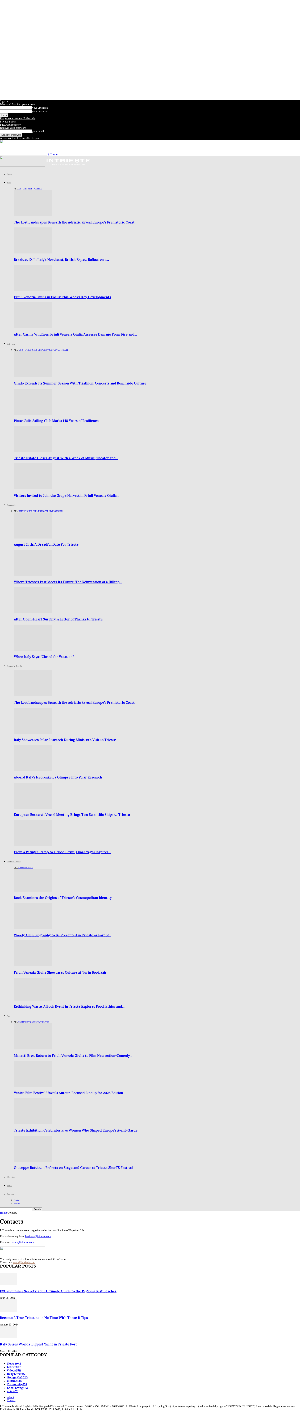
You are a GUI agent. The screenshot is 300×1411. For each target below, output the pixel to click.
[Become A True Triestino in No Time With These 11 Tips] (8, 1310)
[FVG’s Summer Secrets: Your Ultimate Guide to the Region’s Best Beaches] (8, 1284)
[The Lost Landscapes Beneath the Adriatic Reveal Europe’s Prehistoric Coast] (33, 215)
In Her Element (34, 511)
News (9, 183)
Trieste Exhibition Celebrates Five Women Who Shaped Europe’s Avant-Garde (76, 1130)
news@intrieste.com (23, 1242)
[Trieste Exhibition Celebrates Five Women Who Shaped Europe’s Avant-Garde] (33, 1123)
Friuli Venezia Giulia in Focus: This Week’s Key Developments (62, 297)
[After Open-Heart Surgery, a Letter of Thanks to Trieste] (33, 612)
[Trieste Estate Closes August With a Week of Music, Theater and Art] (33, 451)
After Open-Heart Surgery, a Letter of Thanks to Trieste (58, 619)
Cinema (21, 1022)
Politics (38, 189)
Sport (43, 350)
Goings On (35, 350)
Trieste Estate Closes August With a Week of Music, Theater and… (66, 458)
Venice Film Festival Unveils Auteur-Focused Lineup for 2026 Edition (68, 1093)
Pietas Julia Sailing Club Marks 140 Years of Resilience (56, 421)
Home (9, 174)
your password (40, 111)
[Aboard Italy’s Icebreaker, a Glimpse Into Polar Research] (33, 770)
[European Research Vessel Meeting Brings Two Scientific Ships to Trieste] (33, 807)
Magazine (11, 1177)
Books (21, 867)
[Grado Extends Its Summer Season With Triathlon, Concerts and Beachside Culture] (33, 376)
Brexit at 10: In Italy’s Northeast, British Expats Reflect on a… (61, 259)
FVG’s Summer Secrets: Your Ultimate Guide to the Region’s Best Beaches (58, 1291)
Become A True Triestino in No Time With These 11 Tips (44, 1318)
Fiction (29, 1022)
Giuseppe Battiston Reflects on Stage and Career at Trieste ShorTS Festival (73, 1168)
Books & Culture (13, 861)
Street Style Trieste (57, 350)
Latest (30, 189)
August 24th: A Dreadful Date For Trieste (46, 544)
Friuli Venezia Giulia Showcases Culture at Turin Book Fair (60, 972)
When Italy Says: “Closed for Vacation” (44, 657)
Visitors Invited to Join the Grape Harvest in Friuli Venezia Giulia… (66, 495)
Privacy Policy (8, 121)
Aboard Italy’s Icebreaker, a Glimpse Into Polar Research (58, 777)
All (16, 189)
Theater (44, 1022)
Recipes (59, 511)
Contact (11, 1400)
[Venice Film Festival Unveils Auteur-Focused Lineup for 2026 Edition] (33, 1085)
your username (40, 107)
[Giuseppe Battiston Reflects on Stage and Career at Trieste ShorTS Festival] (33, 1160)
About (10, 1397)
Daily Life (11, 344)
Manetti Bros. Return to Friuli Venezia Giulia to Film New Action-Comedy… (73, 1055)
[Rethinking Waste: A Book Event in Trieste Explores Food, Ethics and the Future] (33, 999)
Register (17, 1203)
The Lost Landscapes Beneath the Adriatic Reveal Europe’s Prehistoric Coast (74, 222)
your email (38, 131)
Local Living (49, 511)
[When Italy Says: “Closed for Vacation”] (33, 649)
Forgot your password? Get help (17, 118)
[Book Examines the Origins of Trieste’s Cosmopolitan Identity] (33, 890)
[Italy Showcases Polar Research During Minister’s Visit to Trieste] (33, 732)
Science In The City (15, 666)
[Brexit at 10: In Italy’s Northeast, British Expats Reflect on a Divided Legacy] (33, 252)
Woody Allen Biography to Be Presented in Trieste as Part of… (62, 935)
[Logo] (23, 165)
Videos (9, 1186)
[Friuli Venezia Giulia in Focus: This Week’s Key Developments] (33, 290)
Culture (22, 189)
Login (16, 1200)
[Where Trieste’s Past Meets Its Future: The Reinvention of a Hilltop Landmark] (33, 574)
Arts (8, 1016)
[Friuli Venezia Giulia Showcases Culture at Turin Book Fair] (33, 965)
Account (10, 1194)
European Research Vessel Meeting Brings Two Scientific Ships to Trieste (72, 814)
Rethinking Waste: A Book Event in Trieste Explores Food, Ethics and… (69, 1006)
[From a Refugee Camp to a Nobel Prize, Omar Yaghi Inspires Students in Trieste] (33, 845)
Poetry (36, 1022)
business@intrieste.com (38, 1236)
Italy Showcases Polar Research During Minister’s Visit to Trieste (65, 740)
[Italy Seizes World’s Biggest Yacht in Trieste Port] (8, 1337)
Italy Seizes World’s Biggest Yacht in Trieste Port (38, 1344)
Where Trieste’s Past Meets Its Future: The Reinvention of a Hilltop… (68, 582)
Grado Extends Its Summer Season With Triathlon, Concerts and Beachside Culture (80, 383)
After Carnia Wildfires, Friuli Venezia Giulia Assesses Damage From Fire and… (75, 334)
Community (11, 505)
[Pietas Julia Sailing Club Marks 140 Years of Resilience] (33, 413)
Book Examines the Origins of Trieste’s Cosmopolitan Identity (63, 898)
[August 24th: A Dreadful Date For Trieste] (33, 537)
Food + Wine (24, 350)
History (22, 511)
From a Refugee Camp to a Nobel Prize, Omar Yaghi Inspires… (62, 852)
